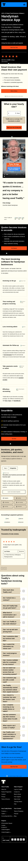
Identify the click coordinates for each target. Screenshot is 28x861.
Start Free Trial (14, 47)
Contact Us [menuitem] (17, 791)
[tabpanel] (14, 480)
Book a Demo (14, 91)
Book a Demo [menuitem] (17, 794)
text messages (8, 354)
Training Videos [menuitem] (18, 801)
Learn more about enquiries (14, 491)
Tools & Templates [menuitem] (18, 811)
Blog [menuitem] (15, 816)
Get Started (14, 248)
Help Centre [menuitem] (17, 799)
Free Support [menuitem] (17, 796)
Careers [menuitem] (3, 794)
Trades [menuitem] (3, 813)
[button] (2, 568)
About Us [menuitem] (3, 789)
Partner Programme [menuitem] (6, 791)
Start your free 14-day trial (14, 127)
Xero (6, 400)
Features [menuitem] (3, 811)
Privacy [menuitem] (3, 796)
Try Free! (14, 438)
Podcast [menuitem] (16, 813)
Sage (9, 400)
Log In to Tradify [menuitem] (18, 789)
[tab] (7, 498)
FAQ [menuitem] (15, 804)
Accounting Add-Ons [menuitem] (6, 816)
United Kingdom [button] (5, 832)
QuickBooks (17, 400)
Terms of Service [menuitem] (5, 799)
